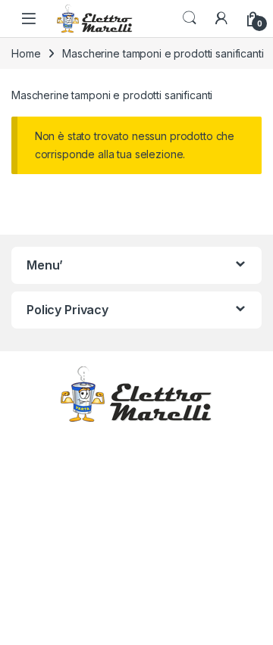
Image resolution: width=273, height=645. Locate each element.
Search (189, 18)
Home (25, 53)
